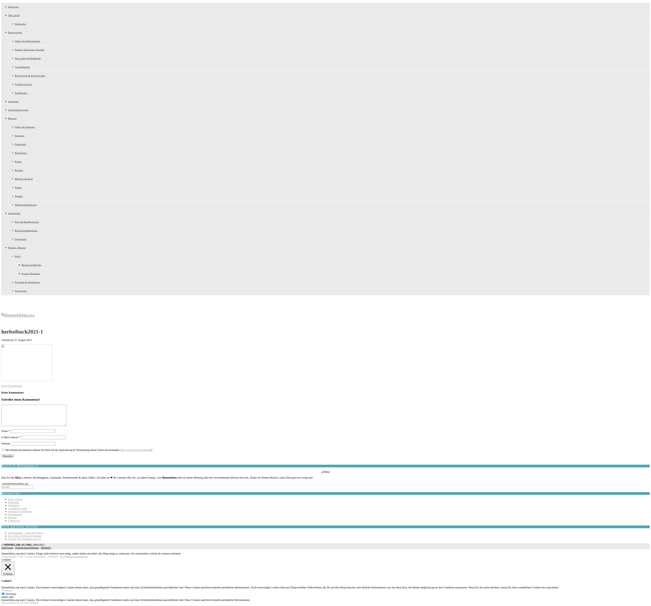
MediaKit (46, 547)
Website (5, 443)
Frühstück (20, 144)
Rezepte (12, 118)
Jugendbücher (22, 67)
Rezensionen (15, 32)
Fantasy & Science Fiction (29, 50)
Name (5, 431)
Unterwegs (21, 291)
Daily (18, 256)
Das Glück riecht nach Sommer (25, 535)
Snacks (19, 196)
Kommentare (11, 386)
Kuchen (19, 170)
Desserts (20, 136)
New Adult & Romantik (28, 58)
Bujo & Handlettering (27, 222)
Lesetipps (13, 101)
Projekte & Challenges (27, 282)
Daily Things (15, 499)
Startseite (13, 7)
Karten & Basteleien (26, 230)
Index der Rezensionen (27, 41)
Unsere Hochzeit (31, 273)
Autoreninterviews (18, 110)
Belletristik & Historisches (30, 76)
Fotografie (21, 239)
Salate (18, 187)
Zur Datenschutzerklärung (136, 450)
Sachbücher (21, 93)
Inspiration (14, 213)
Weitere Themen (17, 248)
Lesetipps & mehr (17, 508)
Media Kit (20, 24)
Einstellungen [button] (9, 556)
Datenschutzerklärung (27, 547)
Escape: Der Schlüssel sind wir (24, 539)
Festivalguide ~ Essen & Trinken (25, 532)
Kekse (18, 161)
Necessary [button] (6, 590)
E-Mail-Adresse (10, 437)
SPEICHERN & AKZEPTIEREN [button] (19, 603)
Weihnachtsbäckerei (26, 205)
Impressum (7, 547)
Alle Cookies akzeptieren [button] (31, 556)
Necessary (10, 593)
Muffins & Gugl (24, 179)
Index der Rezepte (25, 127)
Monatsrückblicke (32, 265)
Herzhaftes (21, 153)
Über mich (14, 15)
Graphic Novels (23, 84)
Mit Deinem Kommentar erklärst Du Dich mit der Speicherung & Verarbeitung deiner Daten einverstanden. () (78, 450)
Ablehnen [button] (53, 556)
